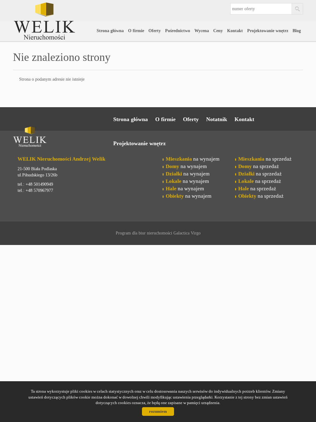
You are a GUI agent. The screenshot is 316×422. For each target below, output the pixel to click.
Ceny (218, 30)
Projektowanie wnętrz (267, 30)
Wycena (201, 30)
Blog (297, 30)
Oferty (154, 30)
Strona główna (110, 30)
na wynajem (192, 159)
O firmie (136, 30)
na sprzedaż (265, 159)
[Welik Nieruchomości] (61, 12)
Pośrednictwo (177, 30)
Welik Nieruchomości (61, 138)
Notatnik (216, 119)
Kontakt (235, 30)
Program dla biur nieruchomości (144, 233)
